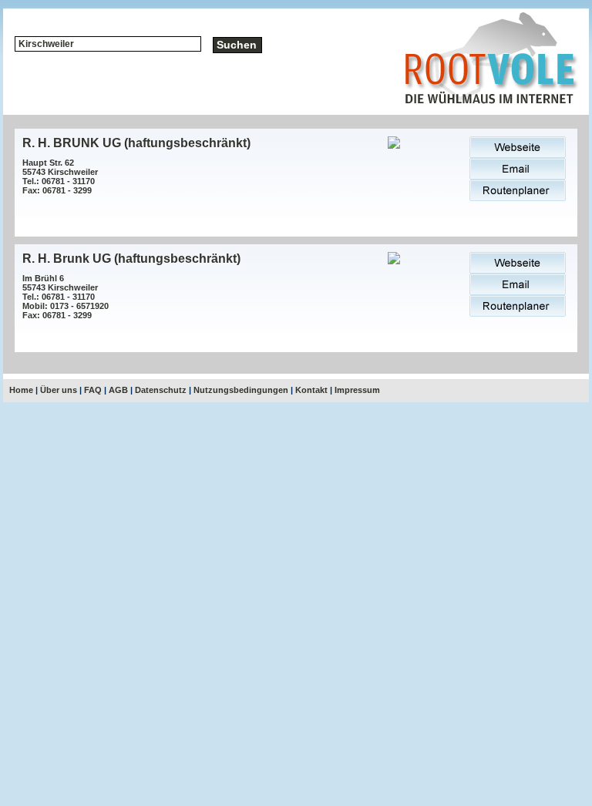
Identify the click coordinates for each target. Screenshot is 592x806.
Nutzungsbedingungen (240, 390)
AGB (118, 390)
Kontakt (311, 390)
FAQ (93, 390)
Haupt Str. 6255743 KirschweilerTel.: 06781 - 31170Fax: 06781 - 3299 (60, 176)
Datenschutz (161, 390)
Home (21, 390)
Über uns (58, 390)
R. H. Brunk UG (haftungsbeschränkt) (131, 258)
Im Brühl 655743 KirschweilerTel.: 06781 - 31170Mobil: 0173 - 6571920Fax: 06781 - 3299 (65, 297)
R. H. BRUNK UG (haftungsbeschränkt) (136, 142)
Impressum (357, 390)
